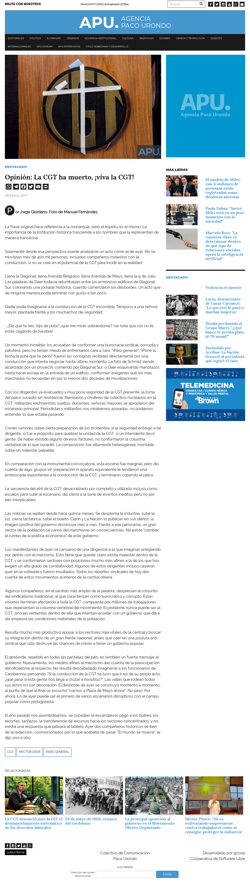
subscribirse (15, 852)
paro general (57, 752)
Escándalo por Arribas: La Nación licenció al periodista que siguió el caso (224, 354)
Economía (54, 38)
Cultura (128, 38)
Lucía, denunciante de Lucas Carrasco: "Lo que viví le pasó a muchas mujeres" (224, 305)
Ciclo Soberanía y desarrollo (107, 46)
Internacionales (19, 46)
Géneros (73, 38)
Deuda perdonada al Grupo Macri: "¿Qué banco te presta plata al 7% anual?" (224, 330)
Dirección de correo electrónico (83, 874)
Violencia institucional (100, 38)
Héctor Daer (29, 752)
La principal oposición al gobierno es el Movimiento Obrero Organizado (150, 823)
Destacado (16, 167)
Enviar (167, 874)
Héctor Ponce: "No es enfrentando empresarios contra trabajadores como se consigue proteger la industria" (214, 825)
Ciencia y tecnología (190, 38)
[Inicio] (125, 22)
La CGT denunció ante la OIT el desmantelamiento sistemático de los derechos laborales (33, 823)
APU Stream (44, 46)
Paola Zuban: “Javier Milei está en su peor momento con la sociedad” (224, 215)
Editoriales (16, 38)
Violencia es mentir (223, 287)
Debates (216, 38)
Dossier (164, 38)
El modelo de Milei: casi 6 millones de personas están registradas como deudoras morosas (223, 188)
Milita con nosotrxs (23, 4)
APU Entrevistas (69, 46)
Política (35, 38)
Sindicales (146, 38)
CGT (10, 752)
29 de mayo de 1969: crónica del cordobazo (91, 821)
